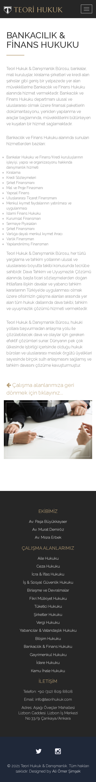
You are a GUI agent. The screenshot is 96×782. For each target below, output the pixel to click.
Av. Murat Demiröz (48, 529)
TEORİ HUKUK (37, 9)
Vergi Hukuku (48, 622)
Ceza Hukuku (48, 566)
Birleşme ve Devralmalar (48, 590)
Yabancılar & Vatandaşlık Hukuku (48, 630)
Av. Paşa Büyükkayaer (48, 521)
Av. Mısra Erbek (48, 537)
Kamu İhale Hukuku (48, 671)
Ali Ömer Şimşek (66, 771)
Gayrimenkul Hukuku (48, 654)
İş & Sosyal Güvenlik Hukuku (48, 582)
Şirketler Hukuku (48, 614)
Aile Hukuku (48, 558)
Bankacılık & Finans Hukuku (48, 646)
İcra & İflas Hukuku (48, 574)
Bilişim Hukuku (48, 638)
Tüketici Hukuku (48, 606)
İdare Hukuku (48, 662)
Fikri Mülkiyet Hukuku (48, 598)
